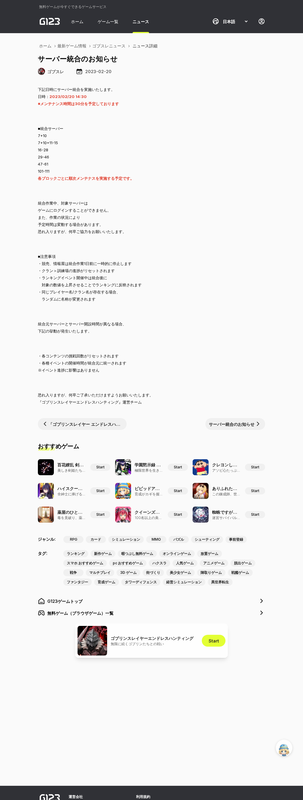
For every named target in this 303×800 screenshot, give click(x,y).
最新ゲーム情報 (71, 45)
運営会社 (76, 796)
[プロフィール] (261, 21)
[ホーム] (50, 21)
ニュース (141, 21)
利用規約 (143, 796)
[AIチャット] (284, 748)
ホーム (77, 21)
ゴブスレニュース (108, 45)
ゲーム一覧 (108, 21)
